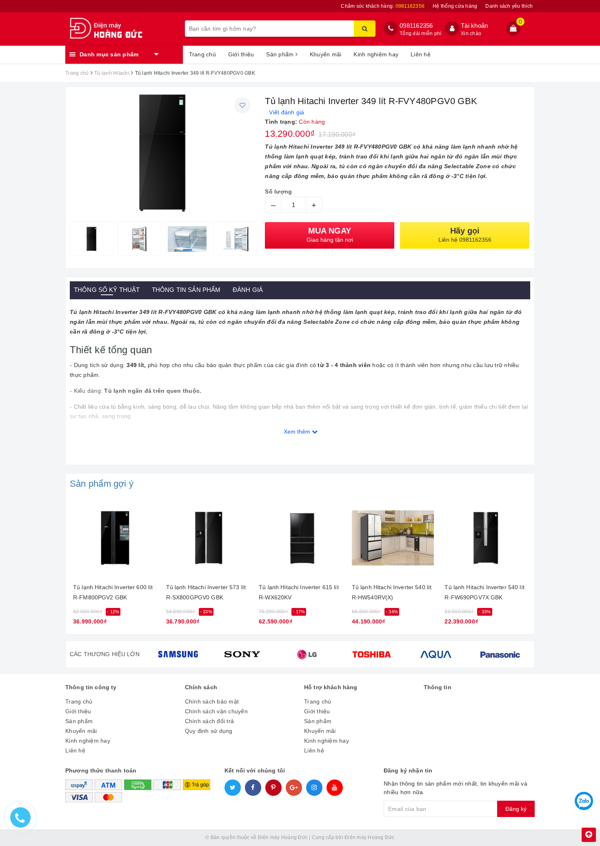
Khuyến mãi (326, 54)
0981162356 (416, 25)
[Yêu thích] (242, 105)
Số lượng (278, 191)
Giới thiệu (241, 54)
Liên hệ (421, 54)
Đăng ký (516, 809)
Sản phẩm (280, 54)
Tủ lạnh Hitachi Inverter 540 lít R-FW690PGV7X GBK (484, 592)
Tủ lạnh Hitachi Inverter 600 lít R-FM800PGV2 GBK (113, 592)
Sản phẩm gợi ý (101, 484)
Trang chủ (202, 54)
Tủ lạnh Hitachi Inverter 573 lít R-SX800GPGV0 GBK (206, 592)
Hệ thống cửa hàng (455, 6)
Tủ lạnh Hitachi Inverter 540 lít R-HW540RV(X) (391, 592)
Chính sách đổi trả (209, 721)
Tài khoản (474, 25)
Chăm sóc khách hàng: (382, 6)
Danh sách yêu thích (509, 6)
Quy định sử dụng (209, 731)
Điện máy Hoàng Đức (369, 837)
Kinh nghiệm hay (375, 54)
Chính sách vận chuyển (216, 711)
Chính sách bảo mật (212, 701)
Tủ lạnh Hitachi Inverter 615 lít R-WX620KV (298, 592)
